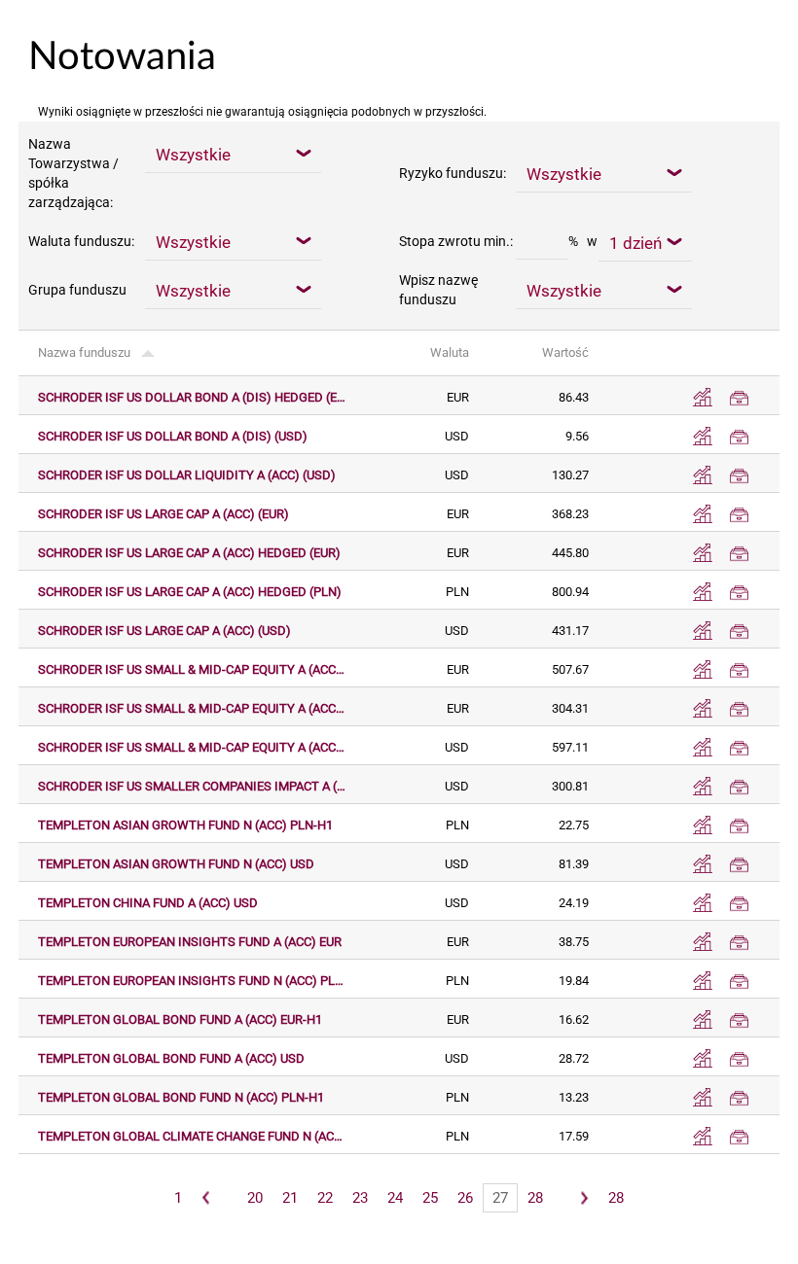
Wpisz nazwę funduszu (438, 289)
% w (583, 241)
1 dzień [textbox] (635, 243)
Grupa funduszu (77, 290)
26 (465, 1198)
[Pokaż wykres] (702, 397)
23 (360, 1198)
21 (290, 1198)
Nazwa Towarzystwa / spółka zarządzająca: (73, 173)
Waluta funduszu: (81, 241)
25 (430, 1198)
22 (325, 1198)
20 (255, 1198)
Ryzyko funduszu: (452, 173)
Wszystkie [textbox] (193, 154)
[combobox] (233, 153)
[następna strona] (583, 1197)
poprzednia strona (207, 1197)
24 (395, 1198)
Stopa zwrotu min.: (456, 241)
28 (535, 1198)
